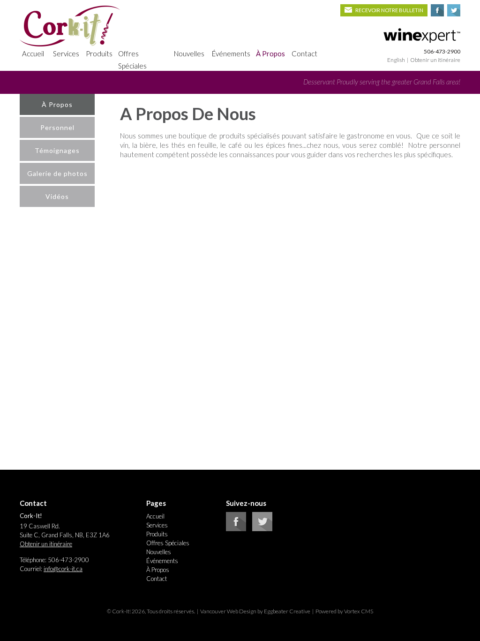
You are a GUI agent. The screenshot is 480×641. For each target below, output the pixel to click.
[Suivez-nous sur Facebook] (236, 529)
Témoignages (57, 150)
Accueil (33, 53)
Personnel (57, 127)
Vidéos (57, 196)
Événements (231, 53)
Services (66, 53)
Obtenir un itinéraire (435, 59)
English (396, 59)
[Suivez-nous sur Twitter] (262, 529)
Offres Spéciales (132, 59)
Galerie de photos (57, 173)
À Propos (270, 53)
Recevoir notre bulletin (389, 10)
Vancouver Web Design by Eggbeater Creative (255, 611)
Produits (99, 53)
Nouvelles (189, 53)
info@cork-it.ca (63, 568)
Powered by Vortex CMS (344, 611)
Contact (304, 53)
